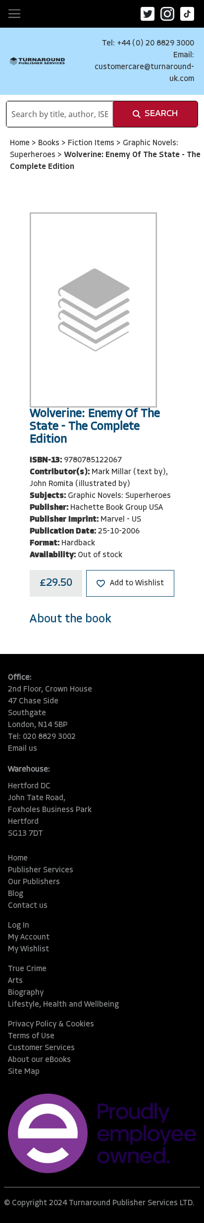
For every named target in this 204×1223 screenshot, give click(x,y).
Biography (26, 993)
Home (21, 143)
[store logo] (37, 61)
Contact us (28, 906)
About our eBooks (39, 1060)
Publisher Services (40, 870)
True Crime (27, 969)
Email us (22, 749)
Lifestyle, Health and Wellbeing (63, 1005)
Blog (15, 894)
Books (49, 143)
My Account (29, 937)
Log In (18, 926)
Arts (15, 981)
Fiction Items (92, 143)
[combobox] (59, 114)
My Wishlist (28, 949)
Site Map (24, 1072)
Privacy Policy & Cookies (51, 1024)
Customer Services (41, 1048)
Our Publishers (34, 882)
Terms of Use (31, 1036)
